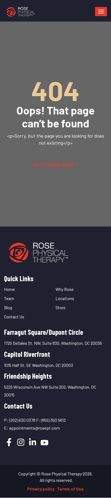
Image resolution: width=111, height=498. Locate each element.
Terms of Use (70, 488)
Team (9, 298)
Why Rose (65, 289)
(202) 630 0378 (22, 420)
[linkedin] (32, 442)
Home (9, 289)
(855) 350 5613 (53, 420)
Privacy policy (40, 488)
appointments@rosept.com (34, 427)
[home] (37, 250)
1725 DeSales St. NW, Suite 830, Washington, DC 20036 (53, 343)
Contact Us (14, 316)
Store (60, 307)
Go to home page (53, 165)
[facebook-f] (9, 442)
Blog (8, 307)
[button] (101, 11)
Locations (65, 298)
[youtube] (44, 442)
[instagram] (21, 442)
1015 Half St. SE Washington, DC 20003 (38, 365)
